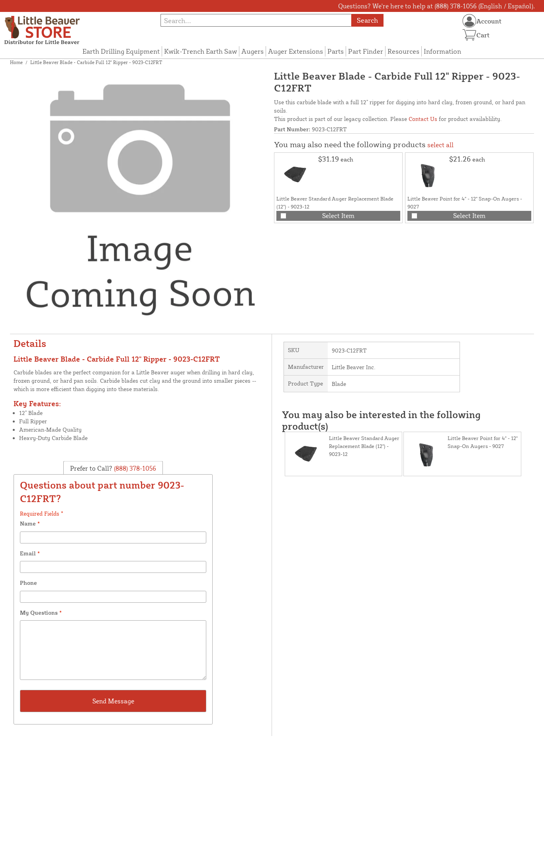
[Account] (469, 21)
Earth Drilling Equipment (121, 51)
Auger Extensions (295, 51)
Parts (335, 51)
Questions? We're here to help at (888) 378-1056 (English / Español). (436, 6)
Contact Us (423, 118)
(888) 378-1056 (134, 468)
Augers (252, 51)
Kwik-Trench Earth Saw (200, 51)
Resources (403, 51)
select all (440, 145)
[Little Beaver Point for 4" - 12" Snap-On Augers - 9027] (427, 175)
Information (442, 51)
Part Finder (365, 51)
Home (16, 62)
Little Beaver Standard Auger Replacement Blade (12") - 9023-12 (364, 446)
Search (367, 20)
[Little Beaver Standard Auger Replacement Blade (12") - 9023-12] (296, 175)
